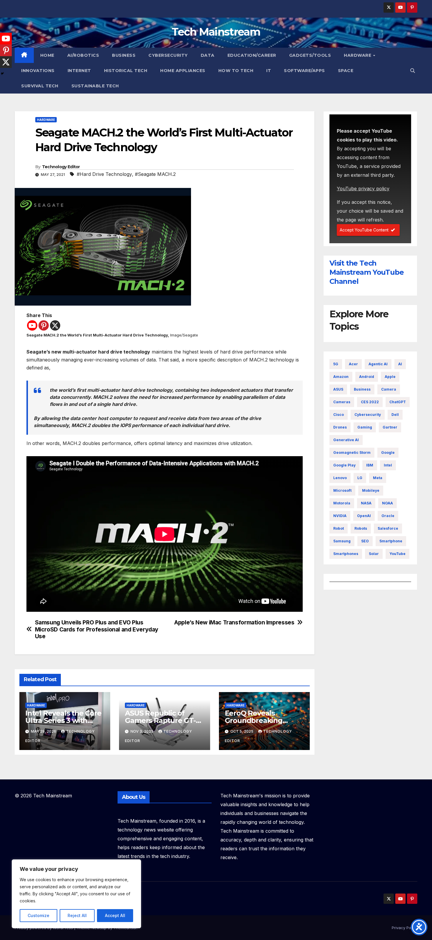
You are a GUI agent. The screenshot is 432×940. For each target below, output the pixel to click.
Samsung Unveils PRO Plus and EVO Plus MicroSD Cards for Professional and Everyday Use (97, 629)
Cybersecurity (168, 55)
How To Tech (236, 70)
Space (346, 70)
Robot (338, 528)
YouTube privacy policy (363, 188)
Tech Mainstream (216, 31)
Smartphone (390, 541)
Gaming (364, 427)
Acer (353, 364)
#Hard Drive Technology (104, 174)
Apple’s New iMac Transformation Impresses (234, 622)
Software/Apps (304, 70)
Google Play (344, 465)
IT (268, 70)
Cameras (341, 402)
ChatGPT (397, 402)
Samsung (342, 541)
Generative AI (346, 440)
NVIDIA (339, 516)
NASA (366, 503)
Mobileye (370, 490)
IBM (369, 465)
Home (47, 55)
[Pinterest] (43, 325)
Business (123, 55)
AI (400, 364)
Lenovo (340, 478)
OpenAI (364, 516)
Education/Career (251, 55)
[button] (412, 71)
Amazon (341, 376)
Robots (360, 528)
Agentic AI (378, 364)
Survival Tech (39, 86)
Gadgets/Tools (310, 55)
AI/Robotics (83, 55)
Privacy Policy (404, 927)
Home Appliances (182, 70)
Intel (388, 465)
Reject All (77, 915)
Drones (340, 427)
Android (366, 376)
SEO (365, 541)
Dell (395, 414)
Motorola (341, 503)
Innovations (38, 70)
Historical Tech (126, 70)
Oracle (387, 516)
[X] (55, 325)
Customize (38, 915)
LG (359, 478)
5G (335, 364)
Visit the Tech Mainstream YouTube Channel (366, 272)
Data (208, 55)
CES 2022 (370, 402)
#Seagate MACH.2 (155, 174)
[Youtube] (32, 325)
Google (388, 452)
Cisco (338, 414)
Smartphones (345, 553)
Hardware (358, 55)
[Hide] (2, 73)
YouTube (397, 553)
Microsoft (342, 490)
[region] (76, 893)
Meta (377, 478)
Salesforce (388, 528)
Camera (388, 389)
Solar (374, 553)
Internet (79, 70)
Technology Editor (61, 166)
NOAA (387, 503)
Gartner (390, 427)
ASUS (338, 389)
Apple (390, 376)
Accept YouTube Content (364, 229)
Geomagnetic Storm (352, 452)
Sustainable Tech (95, 86)
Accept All (115, 915)
